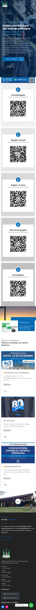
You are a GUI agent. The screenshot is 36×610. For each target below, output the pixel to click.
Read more (7, 384)
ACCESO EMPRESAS (11, 597)
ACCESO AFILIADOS (11, 594)
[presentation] (17, 318)
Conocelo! (6, 538)
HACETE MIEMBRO (11, 59)
